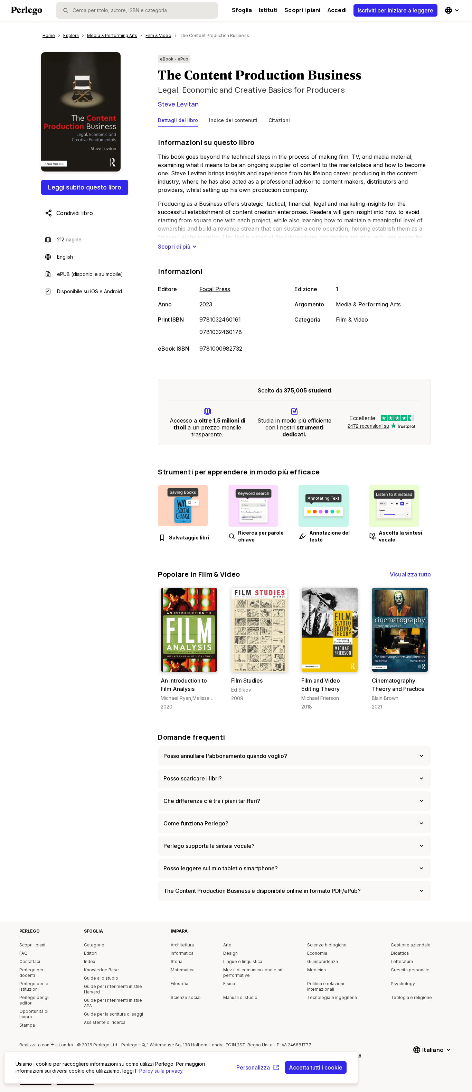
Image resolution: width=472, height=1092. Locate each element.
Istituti (268, 10)
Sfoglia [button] (242, 10)
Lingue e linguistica (242, 961)
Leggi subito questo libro (84, 187)
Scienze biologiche (327, 944)
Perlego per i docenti (32, 972)
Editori (90, 953)
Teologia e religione (411, 997)
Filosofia (179, 983)
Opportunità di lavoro (33, 1014)
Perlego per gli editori (34, 1000)
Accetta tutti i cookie (315, 1067)
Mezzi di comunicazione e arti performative (253, 972)
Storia (176, 961)
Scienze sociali (186, 997)
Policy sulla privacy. (161, 1071)
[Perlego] (26, 11)
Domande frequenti (191, 737)
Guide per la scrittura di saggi (113, 1014)
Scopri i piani (302, 10)
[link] (189, 649)
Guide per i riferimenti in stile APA (113, 1003)
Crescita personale (410, 969)
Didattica (400, 953)
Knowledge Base (101, 969)
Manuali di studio (240, 997)
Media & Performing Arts (368, 304)
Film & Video (352, 319)
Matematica (183, 969)
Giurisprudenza (322, 961)
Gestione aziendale (411, 944)
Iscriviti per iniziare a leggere (395, 10)
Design (230, 953)
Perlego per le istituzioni (33, 986)
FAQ (23, 953)
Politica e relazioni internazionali (325, 986)
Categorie (94, 944)
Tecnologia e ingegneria (332, 997)
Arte (227, 944)
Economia (317, 953)
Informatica (182, 953)
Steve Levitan (178, 104)
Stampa (27, 1025)
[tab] (178, 122)
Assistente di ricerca (104, 1022)
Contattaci (29, 961)
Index (89, 961)
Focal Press (214, 289)
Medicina (316, 969)
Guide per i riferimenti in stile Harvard (113, 989)
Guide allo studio (101, 978)
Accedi (337, 10)
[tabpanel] (294, 246)
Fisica (229, 983)
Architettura (182, 944)
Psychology (403, 983)
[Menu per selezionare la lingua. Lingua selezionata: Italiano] (452, 10)
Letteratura (402, 961)
